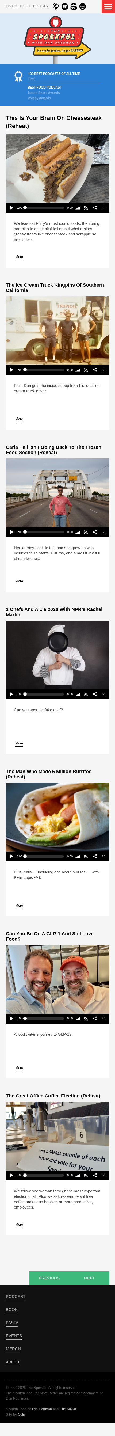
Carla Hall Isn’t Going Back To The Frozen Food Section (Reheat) (53, 450)
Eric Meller (68, 1409)
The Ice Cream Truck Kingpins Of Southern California (55, 287)
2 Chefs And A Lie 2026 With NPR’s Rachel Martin (54, 612)
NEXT (89, 1278)
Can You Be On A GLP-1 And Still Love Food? (50, 936)
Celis (22, 1414)
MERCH (13, 1349)
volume (78, 208)
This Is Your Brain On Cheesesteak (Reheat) (54, 122)
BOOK (12, 1309)
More (19, 257)
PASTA (12, 1322)
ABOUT (13, 1362)
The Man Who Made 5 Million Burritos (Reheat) (48, 774)
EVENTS (14, 1336)
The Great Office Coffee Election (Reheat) (53, 1096)
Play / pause (11, 208)
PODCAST (15, 1296)
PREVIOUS (49, 1278)
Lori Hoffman (42, 1409)
